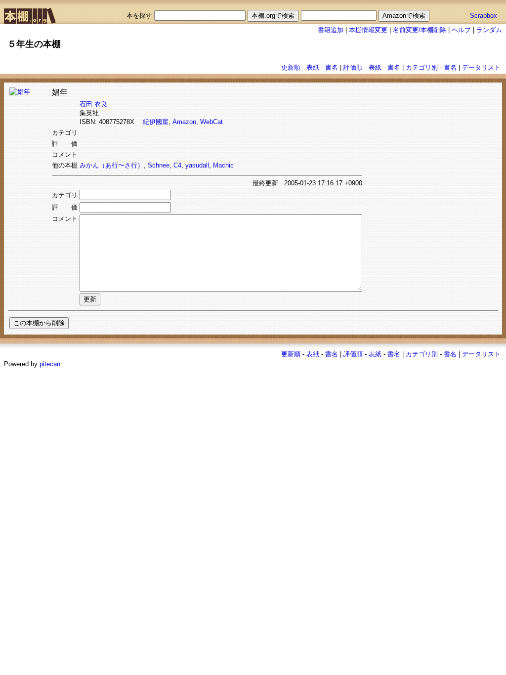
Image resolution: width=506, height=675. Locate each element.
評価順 (353, 67)
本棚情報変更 (368, 30)
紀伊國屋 (156, 122)
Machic (223, 165)
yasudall (197, 165)
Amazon (184, 122)
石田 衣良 (93, 104)
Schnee (158, 165)
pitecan (50, 364)
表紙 (312, 67)
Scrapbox (483, 15)
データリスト (481, 67)
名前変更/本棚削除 (419, 30)
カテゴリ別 (422, 67)
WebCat (211, 122)
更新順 (290, 67)
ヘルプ (461, 30)
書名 (331, 67)
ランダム (489, 30)
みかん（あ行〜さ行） (112, 165)
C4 (177, 165)
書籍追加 (330, 30)
